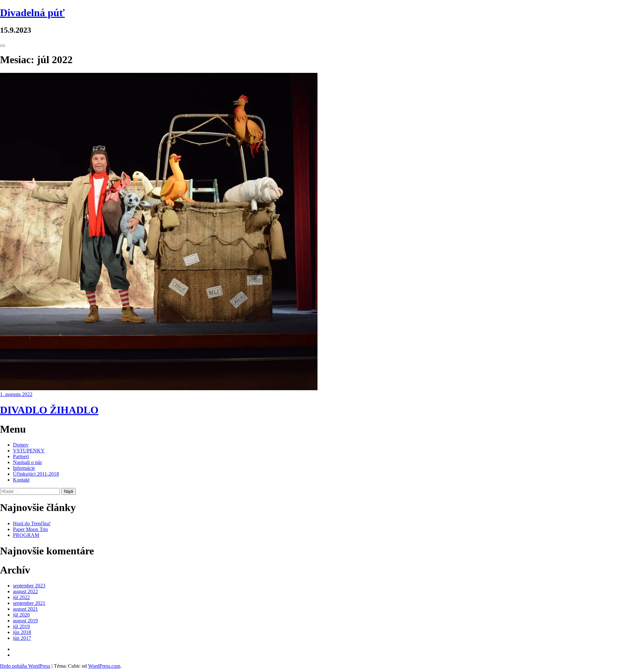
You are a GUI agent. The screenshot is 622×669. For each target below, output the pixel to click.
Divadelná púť (32, 12)
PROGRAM (26, 535)
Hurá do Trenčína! (32, 523)
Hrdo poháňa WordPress (25, 666)
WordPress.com (104, 666)
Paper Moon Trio (30, 529)
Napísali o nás (27, 462)
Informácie (24, 468)
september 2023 (29, 585)
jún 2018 (22, 632)
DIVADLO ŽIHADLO (49, 410)
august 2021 (25, 609)
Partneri (21, 456)
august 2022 (25, 591)
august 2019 (25, 620)
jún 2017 (22, 638)
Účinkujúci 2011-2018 (36, 474)
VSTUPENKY (29, 450)
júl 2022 (21, 597)
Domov (21, 445)
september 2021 (29, 603)
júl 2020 (21, 615)
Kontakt (21, 479)
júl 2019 (21, 626)
